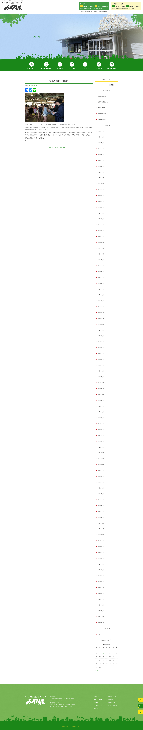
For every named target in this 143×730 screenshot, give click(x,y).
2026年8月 (101, 131)
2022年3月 (101, 435)
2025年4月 (101, 219)
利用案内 (60, 65)
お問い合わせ (111, 65)
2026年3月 (101, 160)
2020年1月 (101, 581)
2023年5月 (101, 353)
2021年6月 (101, 488)
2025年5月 (101, 213)
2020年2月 (101, 576)
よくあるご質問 (98, 705)
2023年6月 (101, 347)
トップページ (31, 65)
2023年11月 (101, 318)
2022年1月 (101, 447)
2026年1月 (101, 172)
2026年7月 (101, 137)
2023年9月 (101, 330)
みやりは (72, 65)
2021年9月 (101, 470)
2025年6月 (101, 207)
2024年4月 (101, 289)
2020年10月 (101, 535)
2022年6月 (101, 418)
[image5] (44, 121)
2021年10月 (101, 464)
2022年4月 (101, 429)
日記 (99, 634)
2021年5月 (101, 494)
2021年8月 (101, 476)
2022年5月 (101, 423)
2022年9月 (101, 400)
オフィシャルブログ (113, 705)
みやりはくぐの (85, 65)
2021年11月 (101, 459)
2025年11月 (101, 184)
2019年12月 (101, 587)
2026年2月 (101, 166)
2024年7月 (101, 271)
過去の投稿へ (53, 147)
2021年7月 (101, 482)
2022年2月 (101, 441)
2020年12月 (101, 523)
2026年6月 (101, 143)
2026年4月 (101, 154)
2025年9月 (101, 189)
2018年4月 (101, 593)
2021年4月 (101, 499)
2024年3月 (101, 295)
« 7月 (96, 670)
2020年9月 (101, 540)
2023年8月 (101, 336)
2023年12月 (101, 312)
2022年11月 (101, 388)
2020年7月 (101, 552)
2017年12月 (101, 616)
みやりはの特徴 (46, 65)
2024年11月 (101, 248)
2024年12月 (101, 242)
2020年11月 (101, 529)
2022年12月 (101, 382)
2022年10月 (101, 394)
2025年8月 (101, 195)
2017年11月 (101, 622)
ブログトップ (106, 80)
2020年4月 (101, 564)
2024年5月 (101, 283)
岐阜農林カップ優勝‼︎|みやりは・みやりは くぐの (13, 0)
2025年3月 (101, 225)
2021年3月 (101, 505)
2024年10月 (101, 254)
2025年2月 (101, 230)
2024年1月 (101, 306)
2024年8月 (101, 265)
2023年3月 (101, 365)
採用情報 (99, 65)
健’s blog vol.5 (102, 119)
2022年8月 (101, 406)
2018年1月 (101, 611)
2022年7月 (101, 412)
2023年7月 (101, 342)
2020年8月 (101, 546)
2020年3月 (101, 570)
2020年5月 (101, 558)
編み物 (62, 147)
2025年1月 (101, 236)
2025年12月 (101, 178)
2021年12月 (101, 453)
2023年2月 (101, 371)
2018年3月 (101, 599)
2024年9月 (101, 260)
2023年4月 (101, 359)
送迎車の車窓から (103, 102)
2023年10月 (101, 324)
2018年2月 (101, 605)
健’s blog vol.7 (102, 96)
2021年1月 (101, 517)
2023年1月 (101, 377)
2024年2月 (101, 301)
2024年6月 (101, 277)
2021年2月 (101, 511)
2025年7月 (101, 201)
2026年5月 (101, 148)
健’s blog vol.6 (102, 113)
